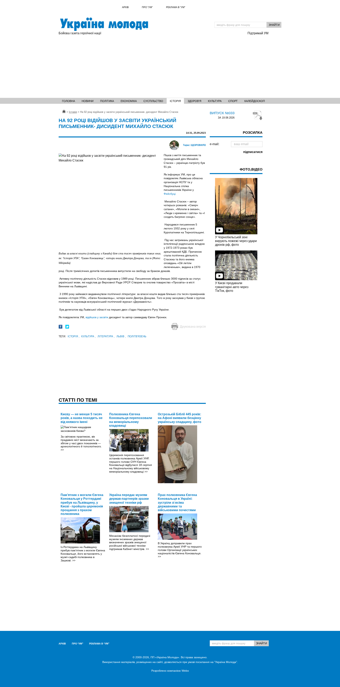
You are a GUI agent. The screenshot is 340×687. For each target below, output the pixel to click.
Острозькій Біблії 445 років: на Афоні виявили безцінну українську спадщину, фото (179, 418)
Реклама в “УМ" (175, 7)
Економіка (129, 101)
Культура (215, 101)
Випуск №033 (222, 113)
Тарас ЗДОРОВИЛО (194, 145)
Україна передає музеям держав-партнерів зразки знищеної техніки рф (129, 498)
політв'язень (137, 336)
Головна (68, 101)
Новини (87, 101)
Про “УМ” (147, 7)
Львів (121, 336)
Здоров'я (194, 101)
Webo (185, 670)
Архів (125, 7)
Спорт (233, 101)
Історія (175, 101)
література (106, 336)
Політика (107, 101)
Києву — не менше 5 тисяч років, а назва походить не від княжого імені (82, 418)
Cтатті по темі (78, 400)
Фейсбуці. (170, 193)
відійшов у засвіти (97, 317)
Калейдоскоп (254, 101)
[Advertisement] (170, 65)
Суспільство (153, 101)
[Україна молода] (104, 24)
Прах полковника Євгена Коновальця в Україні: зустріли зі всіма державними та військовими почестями (177, 502)
